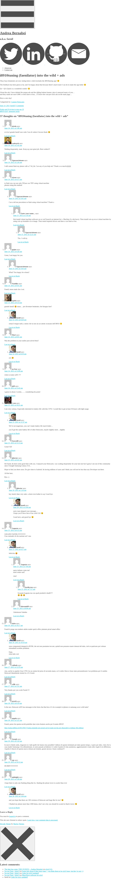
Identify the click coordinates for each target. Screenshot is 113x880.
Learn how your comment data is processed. (42, 820)
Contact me (8, 70)
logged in (12, 816)
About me (7, 68)
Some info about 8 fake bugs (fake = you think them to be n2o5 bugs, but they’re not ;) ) (52, 871)
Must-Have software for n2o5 (32, 875)
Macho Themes (18, 824)
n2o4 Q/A (48, 869)
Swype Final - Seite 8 (11, 871)
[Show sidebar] (17, 14)
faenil (12, 106)
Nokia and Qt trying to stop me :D (12, 109)
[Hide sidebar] (17, 844)
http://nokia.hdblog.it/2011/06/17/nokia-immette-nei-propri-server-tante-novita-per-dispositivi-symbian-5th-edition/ (44, 728)
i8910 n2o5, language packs (10, 111)
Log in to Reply (9, 136)
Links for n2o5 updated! (30, 873)
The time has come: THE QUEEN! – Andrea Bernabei (23, 869)
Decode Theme (5, 824)
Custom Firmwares (17, 102)
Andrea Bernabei (13, 33)
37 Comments (19, 106)
